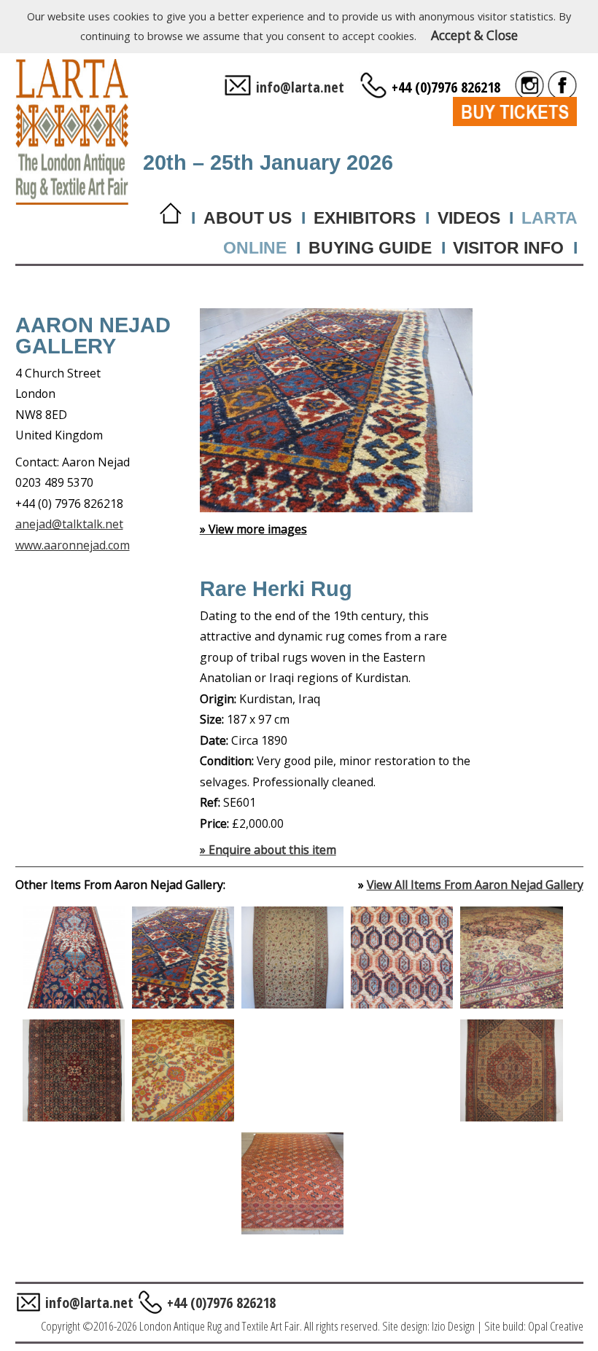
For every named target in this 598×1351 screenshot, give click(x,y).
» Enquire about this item (268, 850)
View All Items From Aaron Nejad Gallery (475, 885)
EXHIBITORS (365, 217)
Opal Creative (555, 1325)
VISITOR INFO (508, 247)
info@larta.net (300, 87)
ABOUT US (247, 217)
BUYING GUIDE (370, 247)
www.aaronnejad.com (72, 545)
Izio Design (453, 1325)
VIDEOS (469, 217)
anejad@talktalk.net (69, 524)
